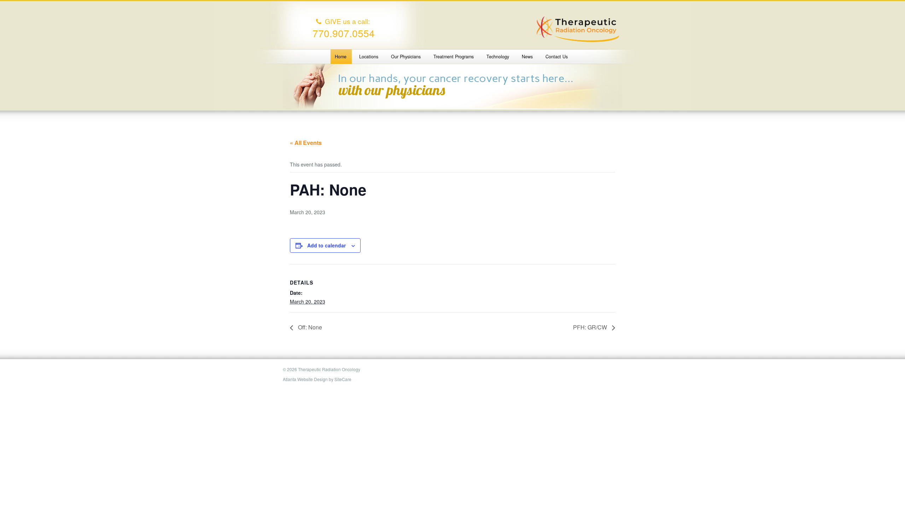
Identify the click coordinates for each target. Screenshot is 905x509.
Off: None (309, 327)
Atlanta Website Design (305, 379)
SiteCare (342, 379)
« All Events (306, 143)
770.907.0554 (344, 33)
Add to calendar (326, 245)
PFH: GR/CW (590, 327)
